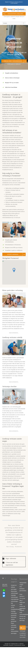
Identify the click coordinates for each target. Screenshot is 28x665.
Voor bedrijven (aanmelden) (23, 588)
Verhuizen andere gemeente (13, 619)
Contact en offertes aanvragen (14, 587)
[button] (14, 270)
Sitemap (23, 645)
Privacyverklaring (17, 645)
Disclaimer (11, 645)
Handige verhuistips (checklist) (14, 613)
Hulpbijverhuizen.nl (15, 643)
